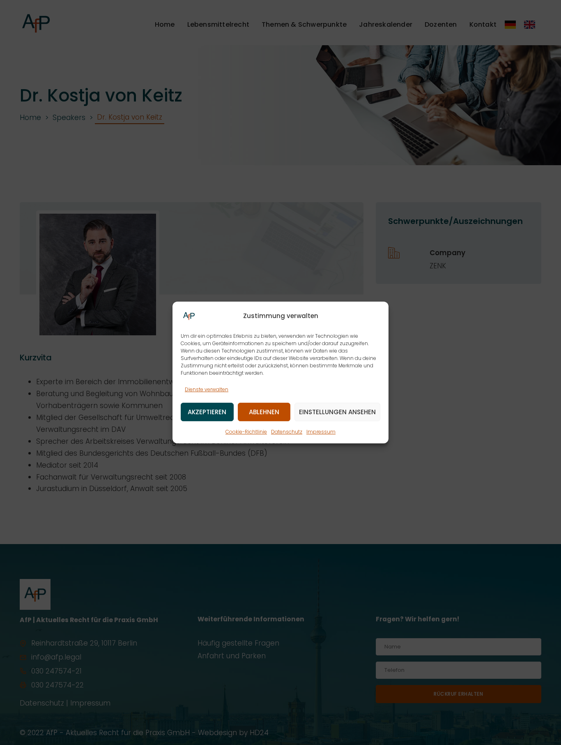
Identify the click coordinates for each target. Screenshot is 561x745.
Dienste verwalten (206, 389)
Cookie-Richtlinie (246, 432)
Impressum (321, 432)
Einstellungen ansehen (337, 412)
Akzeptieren (207, 412)
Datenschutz (286, 432)
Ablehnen (264, 412)
